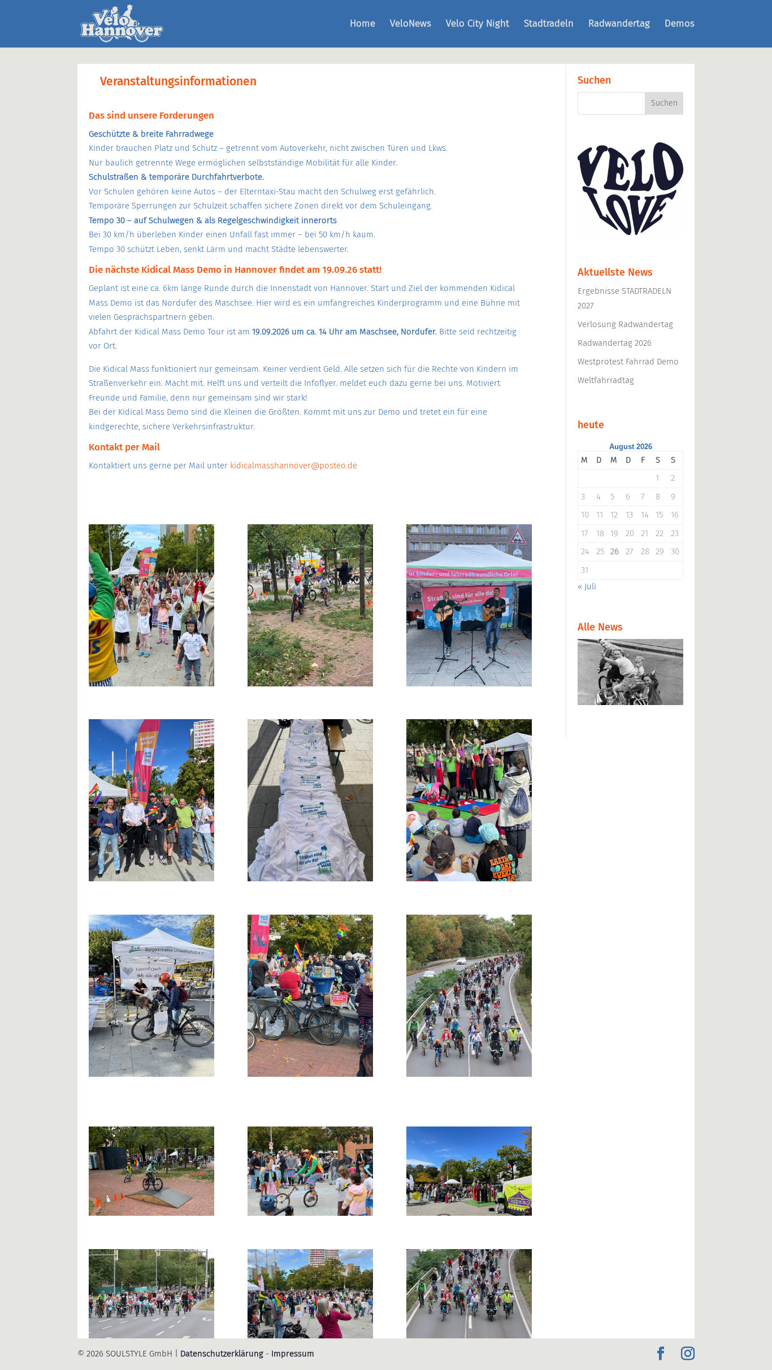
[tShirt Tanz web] (151, 684)
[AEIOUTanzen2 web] (310, 1335)
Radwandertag (619, 24)
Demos (680, 24)
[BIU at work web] (151, 1074)
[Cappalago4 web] (469, 878)
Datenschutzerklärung (221, 1354)
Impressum (292, 1354)
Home (362, 24)
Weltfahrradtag (606, 380)
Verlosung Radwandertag (625, 324)
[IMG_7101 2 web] (310, 878)
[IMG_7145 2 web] (151, 878)
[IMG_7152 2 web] (469, 684)
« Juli (587, 586)
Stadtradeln (549, 24)
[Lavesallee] (151, 1335)
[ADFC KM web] (310, 1074)
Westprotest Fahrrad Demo (628, 361)
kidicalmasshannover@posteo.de (293, 465)
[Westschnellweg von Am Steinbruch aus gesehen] (469, 1074)
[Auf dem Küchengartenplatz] (310, 1213)
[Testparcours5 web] (310, 684)
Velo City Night (477, 24)
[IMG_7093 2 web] (469, 1213)
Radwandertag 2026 (615, 343)
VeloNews (410, 24)
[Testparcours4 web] (151, 1213)
